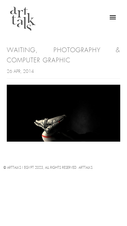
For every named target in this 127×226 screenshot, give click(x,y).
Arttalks (85, 168)
